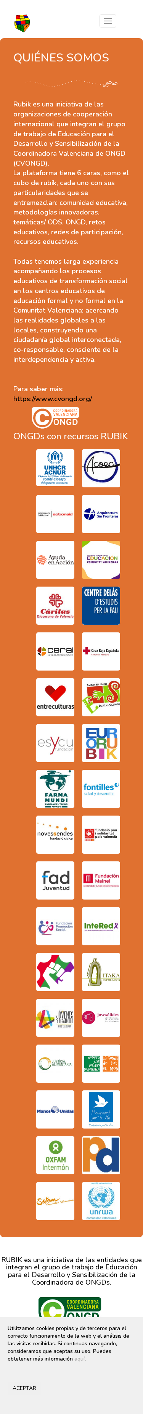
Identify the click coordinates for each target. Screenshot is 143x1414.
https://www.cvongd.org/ (52, 398)
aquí (79, 1358)
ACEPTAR (24, 1388)
